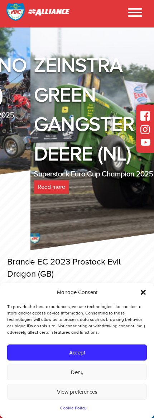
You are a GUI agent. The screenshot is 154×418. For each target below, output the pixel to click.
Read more (21, 187)
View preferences (77, 392)
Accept (77, 353)
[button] (143, 292)
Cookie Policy (73, 408)
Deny (77, 372)
